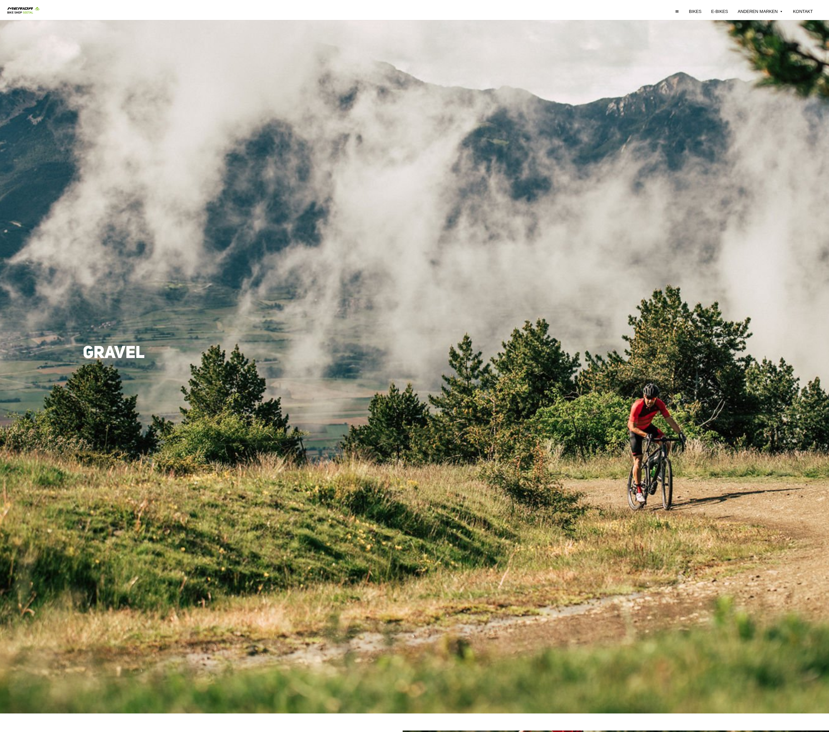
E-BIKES (719, 11)
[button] (682, 11)
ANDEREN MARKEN (758, 11)
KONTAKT (803, 11)
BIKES (695, 11)
